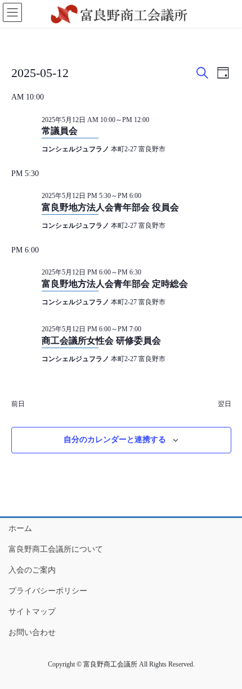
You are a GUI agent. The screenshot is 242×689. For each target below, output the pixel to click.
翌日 (224, 404)
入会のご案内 (32, 570)
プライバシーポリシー (47, 591)
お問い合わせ (32, 632)
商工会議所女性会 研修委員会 (101, 340)
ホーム (20, 528)
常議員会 (60, 131)
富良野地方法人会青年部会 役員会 (110, 207)
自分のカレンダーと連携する (115, 439)
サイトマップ (32, 611)
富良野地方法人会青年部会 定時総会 (115, 284)
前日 (18, 404)
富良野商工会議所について (55, 549)
